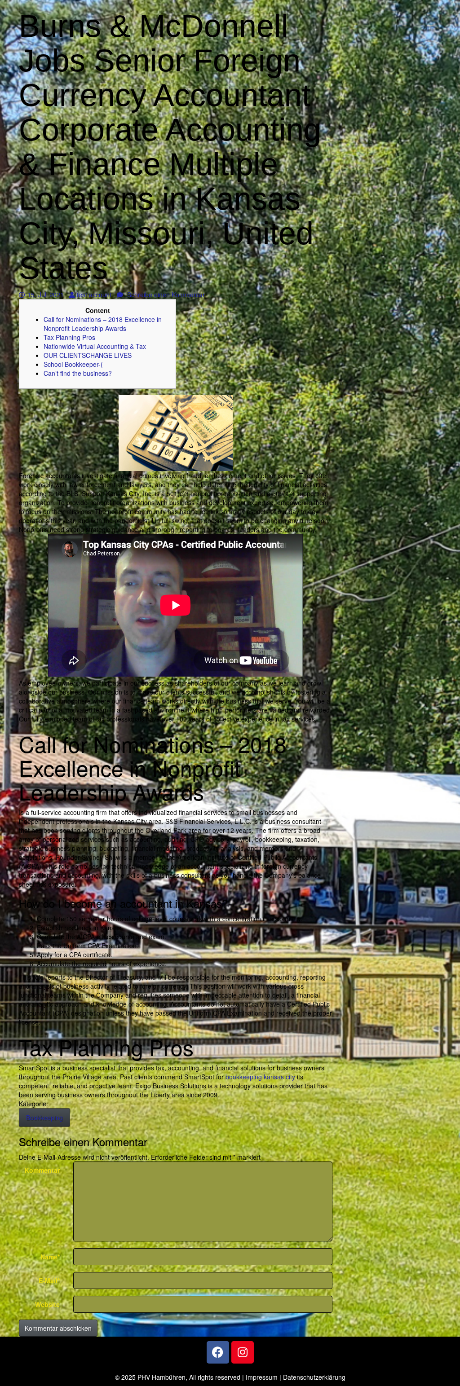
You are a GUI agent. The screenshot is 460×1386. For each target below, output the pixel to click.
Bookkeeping (44, 1117)
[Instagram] (242, 1352)
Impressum (262, 1377)
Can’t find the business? (78, 373)
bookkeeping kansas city (260, 1076)
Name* (50, 1256)
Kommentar (42, 1170)
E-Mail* (49, 1280)
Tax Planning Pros (69, 337)
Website (47, 1304)
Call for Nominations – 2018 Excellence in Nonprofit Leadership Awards (103, 324)
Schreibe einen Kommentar (165, 294)
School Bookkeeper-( (73, 364)
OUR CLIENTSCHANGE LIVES (88, 355)
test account (93, 294)
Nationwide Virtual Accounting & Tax (95, 346)
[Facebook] (218, 1352)
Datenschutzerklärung (314, 1377)
